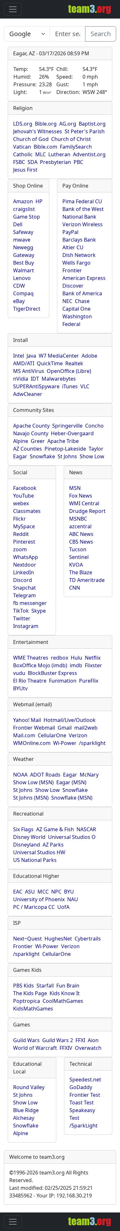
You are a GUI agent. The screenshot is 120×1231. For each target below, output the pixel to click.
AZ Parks (53, 844)
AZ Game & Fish (55, 829)
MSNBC (78, 518)
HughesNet (58, 938)
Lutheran (59, 154)
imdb (76, 665)
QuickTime (50, 363)
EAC (17, 891)
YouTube (23, 495)
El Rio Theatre (29, 680)
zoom (20, 549)
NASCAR (86, 829)
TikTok (21, 610)
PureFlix (88, 680)
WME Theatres (30, 657)
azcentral (80, 526)
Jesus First (25, 169)
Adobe (89, 355)
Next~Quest (27, 938)
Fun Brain (67, 985)
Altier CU (73, 247)
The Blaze (80, 572)
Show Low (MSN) (33, 782)
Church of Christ (71, 139)
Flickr (19, 518)
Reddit (21, 534)
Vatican (22, 146)
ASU (30, 891)
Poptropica (26, 1000)
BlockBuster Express (52, 673)
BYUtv (20, 688)
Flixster (93, 665)
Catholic (23, 154)
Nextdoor (24, 564)
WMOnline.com (32, 743)
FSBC (19, 162)
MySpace (24, 526)
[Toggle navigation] (13, 9)
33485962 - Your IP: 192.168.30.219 (50, 1195)
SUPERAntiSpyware (36, 386)
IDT (35, 378)
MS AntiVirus (28, 371)
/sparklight (92, 743)
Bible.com (45, 146)
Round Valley (28, 1087)
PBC (78, 162)
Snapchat (24, 587)
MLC (40, 154)
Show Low (92, 456)
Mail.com (24, 735)
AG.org (67, 123)
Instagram (25, 626)
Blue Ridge (26, 1110)
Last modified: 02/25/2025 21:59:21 (51, 1187)
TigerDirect (26, 308)
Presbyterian (55, 162)
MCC (43, 891)
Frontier (72, 270)
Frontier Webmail (34, 727)
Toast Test (81, 1102)
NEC (67, 301)
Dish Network (79, 255)
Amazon (23, 201)
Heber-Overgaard (72, 433)
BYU (69, 891)
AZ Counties (27, 448)
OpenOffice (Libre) (69, 371)
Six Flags (23, 829)
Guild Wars (26, 1040)
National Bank (79, 216)
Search (101, 33)
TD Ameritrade (87, 580)
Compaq (23, 293)
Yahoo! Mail (27, 720)
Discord (22, 580)
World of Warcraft (35, 1047)
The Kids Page (30, 993)
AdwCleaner (27, 394)
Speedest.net (85, 1079)
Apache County (31, 425)
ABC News (81, 534)
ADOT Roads (45, 774)
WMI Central (84, 503)
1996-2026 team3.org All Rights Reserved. (48, 1176)
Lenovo (22, 278)
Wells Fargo (76, 262)
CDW (19, 285)
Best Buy (23, 262)
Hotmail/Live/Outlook (70, 720)
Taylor (96, 448)
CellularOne (52, 735)
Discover (73, 285)
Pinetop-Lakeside (65, 448)
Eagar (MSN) (71, 782)
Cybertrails (88, 938)
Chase (82, 301)
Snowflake (42, 456)
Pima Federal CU (82, 201)
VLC (84, 386)
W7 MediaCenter (59, 355)
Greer (38, 441)
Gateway (23, 255)
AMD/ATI (23, 363)
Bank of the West (83, 209)
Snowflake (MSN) (71, 797)
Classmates (27, 511)
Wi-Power (64, 743)
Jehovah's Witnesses (37, 131)
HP (39, 201)
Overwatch (88, 1047)
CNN (74, 587)
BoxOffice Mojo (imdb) (40, 665)
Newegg (23, 247)
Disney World (29, 836)
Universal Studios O (72, 836)
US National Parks (35, 859)
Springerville (67, 425)
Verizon (78, 735)
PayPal (70, 232)
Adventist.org (89, 154)
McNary (89, 774)
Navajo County (30, 433)
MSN (75, 488)
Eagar (20, 456)
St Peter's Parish (85, 131)
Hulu (76, 657)
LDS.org (22, 123)
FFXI (80, 1040)
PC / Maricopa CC (34, 906)
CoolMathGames (63, 1000)
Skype (38, 610)
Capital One (76, 308)
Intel (18, 355)
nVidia (20, 378)
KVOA (76, 564)
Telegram (24, 595)
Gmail (65, 727)
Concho (94, 425)
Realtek (74, 363)
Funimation (62, 680)
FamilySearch (76, 146)
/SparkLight (83, 1125)
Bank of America (82, 293)
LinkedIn (23, 572)
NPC (56, 891)
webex (21, 503)
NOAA (20, 774)
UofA (63, 906)
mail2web (86, 727)
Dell (17, 224)
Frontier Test (84, 1094)
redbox (59, 657)
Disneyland (26, 844)
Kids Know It (65, 993)
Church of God (31, 139)
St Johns (67, 456)
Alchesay (23, 1117)
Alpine (20, 441)
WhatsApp (25, 557)
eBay (19, 301)
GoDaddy (80, 1087)
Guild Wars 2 (57, 1040)
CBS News (81, 541)
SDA (32, 162)
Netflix (92, 657)
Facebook (24, 488)
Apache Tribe (63, 441)
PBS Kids (23, 985)
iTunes (70, 386)
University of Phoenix (39, 899)
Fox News (80, 495)
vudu (19, 673)
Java (31, 355)
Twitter (21, 618)
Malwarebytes (59, 378)
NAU (72, 899)
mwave (21, 239)
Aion (93, 1040)
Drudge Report (87, 511)
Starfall (45, 985)
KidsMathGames (33, 1008)
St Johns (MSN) (31, 797)
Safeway (23, 232)
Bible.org (46, 123)
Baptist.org (92, 123)
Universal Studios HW (39, 852)
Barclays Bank (79, 239)
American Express (84, 278)
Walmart (23, 270)
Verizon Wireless (82, 224)
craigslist (24, 209)
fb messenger (30, 603)
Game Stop (26, 216)
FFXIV (66, 1047)
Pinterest (24, 541)
